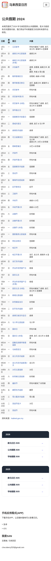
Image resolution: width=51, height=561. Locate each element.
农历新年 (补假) (18, 103)
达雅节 (15, 214)
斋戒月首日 (16, 124)
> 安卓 (4, 524)
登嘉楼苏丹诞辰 (18, 167)
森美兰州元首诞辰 (19, 54)
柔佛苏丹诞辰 (17, 130)
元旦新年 (15, 47)
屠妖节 (15, 383)
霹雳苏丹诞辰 (17, 390)
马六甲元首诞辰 (18, 322)
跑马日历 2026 (14, 443)
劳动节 (15, 173)
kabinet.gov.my (17, 418)
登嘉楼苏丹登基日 (19, 117)
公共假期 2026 (14, 450)
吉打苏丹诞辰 (17, 261)
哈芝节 (15, 248)
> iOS (4, 529)
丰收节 (15, 200)
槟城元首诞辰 (17, 295)
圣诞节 (15, 410)
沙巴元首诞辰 (17, 370)
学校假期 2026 (14, 456)
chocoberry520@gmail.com (13, 547)
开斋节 (15, 153)
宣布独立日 (16, 110)
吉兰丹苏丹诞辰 (18, 356)
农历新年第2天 (18, 97)
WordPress (16, 558)
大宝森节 (15, 67)
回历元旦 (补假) (18, 288)
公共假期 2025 (14, 485)
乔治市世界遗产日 (19, 268)
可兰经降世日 (17, 137)
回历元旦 (15, 275)
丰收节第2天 (17, 207)
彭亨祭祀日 (16, 187)
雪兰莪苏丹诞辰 (18, 397)
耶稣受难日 (16, 146)
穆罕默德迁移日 (18, 83)
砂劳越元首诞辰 (18, 376)
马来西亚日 (16, 349)
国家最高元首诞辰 (19, 234)
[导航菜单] (46, 5)
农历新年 (15, 90)
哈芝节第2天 (17, 255)
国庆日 (15, 329)
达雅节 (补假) (17, 228)
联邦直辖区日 (17, 76)
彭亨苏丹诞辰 (17, 309)
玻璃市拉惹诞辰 (18, 180)
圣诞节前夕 (16, 404)
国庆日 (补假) (17, 336)
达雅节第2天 (17, 221)
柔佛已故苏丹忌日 (19, 316)
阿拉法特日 (16, 241)
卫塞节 (15, 194)
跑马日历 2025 (14, 478)
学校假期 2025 (14, 491)
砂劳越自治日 (17, 302)
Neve (4, 558)
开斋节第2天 (17, 160)
